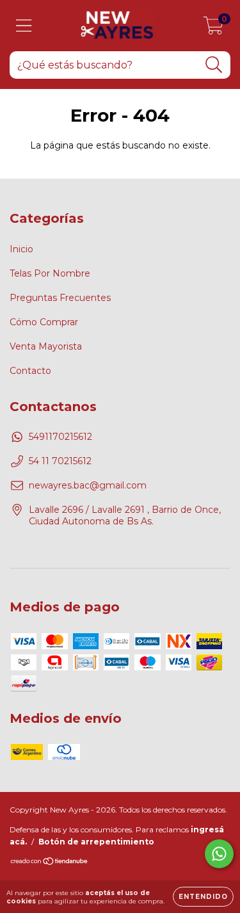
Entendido (203, 897)
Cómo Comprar (44, 322)
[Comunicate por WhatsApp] (219, 853)
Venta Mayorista (46, 346)
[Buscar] (214, 65)
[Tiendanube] (50, 863)
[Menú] (24, 26)
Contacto (30, 370)
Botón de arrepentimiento (96, 841)
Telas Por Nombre (50, 273)
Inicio (21, 249)
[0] (213, 29)
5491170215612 (60, 436)
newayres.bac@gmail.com (88, 485)
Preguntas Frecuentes (60, 297)
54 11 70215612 (60, 461)
